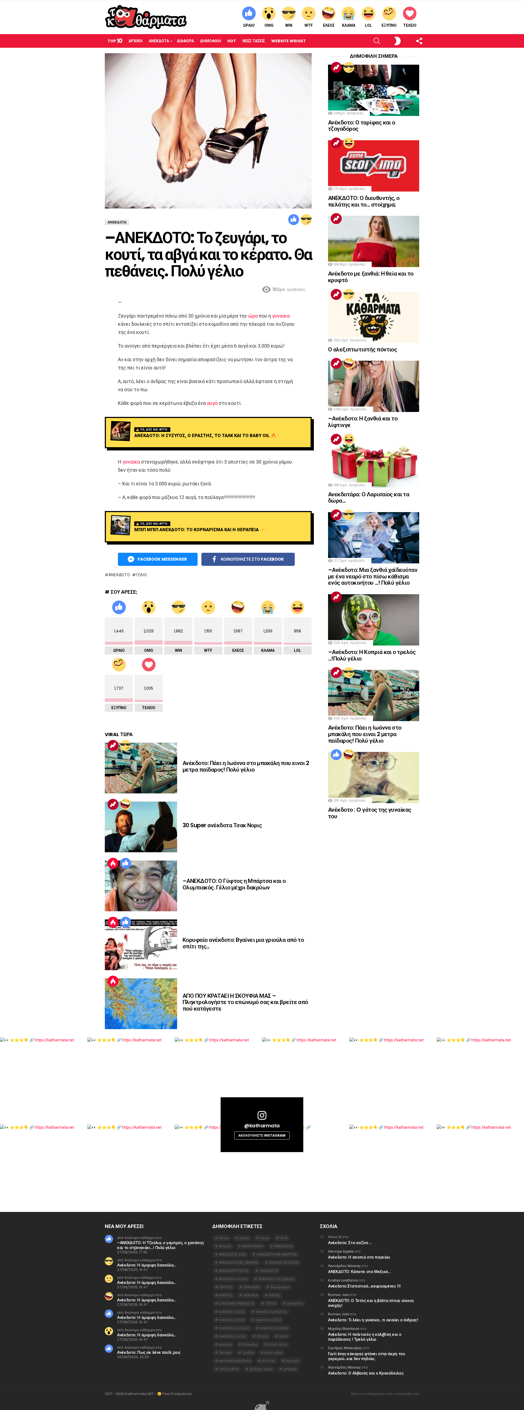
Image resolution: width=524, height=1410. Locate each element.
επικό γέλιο (277, 1344)
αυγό (212, 403)
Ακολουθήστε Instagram (261, 1135)
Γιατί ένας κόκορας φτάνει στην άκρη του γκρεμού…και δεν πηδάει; (366, 1356)
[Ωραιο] (293, 219)
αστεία (262, 1336)
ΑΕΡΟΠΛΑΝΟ (252, 1246)
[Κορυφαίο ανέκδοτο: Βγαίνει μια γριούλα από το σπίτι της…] (141, 944)
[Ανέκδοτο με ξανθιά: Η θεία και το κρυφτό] (373, 241)
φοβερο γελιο (261, 1369)
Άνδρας (225, 1246)
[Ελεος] (125, 804)
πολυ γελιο (273, 1352)
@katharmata (262, 1125)
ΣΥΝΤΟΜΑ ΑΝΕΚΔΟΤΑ (236, 1303)
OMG (268, 25)
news (264, 1238)
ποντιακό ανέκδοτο (235, 1360)
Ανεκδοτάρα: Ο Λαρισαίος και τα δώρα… (368, 497)
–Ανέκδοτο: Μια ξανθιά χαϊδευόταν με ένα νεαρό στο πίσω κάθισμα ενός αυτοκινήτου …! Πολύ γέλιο (372, 576)
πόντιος (268, 1360)
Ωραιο (249, 25)
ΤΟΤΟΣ (270, 1303)
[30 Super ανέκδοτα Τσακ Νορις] (141, 827)
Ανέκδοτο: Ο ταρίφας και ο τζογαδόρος (361, 125)
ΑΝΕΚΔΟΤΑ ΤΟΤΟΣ (234, 1270)
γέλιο (141, 575)
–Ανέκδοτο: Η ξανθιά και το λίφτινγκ (362, 421)
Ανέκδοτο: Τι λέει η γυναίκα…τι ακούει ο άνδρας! (373, 1320)
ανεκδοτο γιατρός (234, 1328)
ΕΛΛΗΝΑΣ (251, 1287)
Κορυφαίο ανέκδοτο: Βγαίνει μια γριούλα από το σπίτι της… (243, 943)
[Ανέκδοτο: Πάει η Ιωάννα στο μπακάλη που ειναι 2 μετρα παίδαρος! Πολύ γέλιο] (141, 768)
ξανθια (248, 1352)
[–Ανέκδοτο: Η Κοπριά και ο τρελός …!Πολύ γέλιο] (373, 620)
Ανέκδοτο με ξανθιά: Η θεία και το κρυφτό (370, 277)
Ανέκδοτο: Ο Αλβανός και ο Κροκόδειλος (365, 1373)
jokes (244, 1238)
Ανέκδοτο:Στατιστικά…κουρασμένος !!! (364, 1286)
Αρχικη (135, 41)
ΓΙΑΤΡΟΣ (226, 1287)
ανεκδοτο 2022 (232, 1319)
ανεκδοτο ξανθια (274, 1328)
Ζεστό (113, 863)
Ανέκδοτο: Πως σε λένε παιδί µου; (149, 1352)
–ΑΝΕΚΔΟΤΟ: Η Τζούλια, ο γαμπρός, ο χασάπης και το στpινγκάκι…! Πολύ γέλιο (160, 1245)
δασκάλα (250, 1344)
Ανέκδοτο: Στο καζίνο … (350, 1242)
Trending (113, 745)
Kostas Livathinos (343, 1280)
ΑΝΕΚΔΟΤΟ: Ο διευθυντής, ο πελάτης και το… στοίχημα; (364, 201)
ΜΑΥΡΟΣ (226, 1295)
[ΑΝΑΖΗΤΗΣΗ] (367, 40)
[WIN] (306, 219)
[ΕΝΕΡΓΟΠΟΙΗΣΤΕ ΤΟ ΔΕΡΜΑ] (388, 41)
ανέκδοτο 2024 (232, 1311)
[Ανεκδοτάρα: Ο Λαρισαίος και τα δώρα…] (373, 462)
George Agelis (341, 1251)
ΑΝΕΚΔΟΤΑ (283, 1246)
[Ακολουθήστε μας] (409, 41)
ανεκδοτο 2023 (268, 1319)
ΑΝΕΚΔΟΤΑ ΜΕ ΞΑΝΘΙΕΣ (238, 1262)
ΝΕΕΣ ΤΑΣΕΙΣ (253, 41)
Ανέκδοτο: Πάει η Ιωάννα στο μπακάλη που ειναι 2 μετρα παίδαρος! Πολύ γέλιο (246, 766)
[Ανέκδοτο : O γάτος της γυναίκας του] (373, 777)
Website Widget (288, 41)
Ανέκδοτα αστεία (233, 1278)
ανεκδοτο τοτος (232, 1336)
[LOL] (348, 143)
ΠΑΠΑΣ (275, 1295)
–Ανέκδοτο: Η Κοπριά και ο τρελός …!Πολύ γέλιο (371, 655)
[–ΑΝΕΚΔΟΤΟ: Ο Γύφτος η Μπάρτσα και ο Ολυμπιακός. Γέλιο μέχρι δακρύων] (141, 886)
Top (115, 41)
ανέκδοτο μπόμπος (271, 1311)
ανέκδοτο (295, 1303)
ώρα (253, 316)
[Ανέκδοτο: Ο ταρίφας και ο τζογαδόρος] (373, 90)
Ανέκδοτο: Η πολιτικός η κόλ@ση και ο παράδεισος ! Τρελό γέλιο (364, 1336)
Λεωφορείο (280, 1287)
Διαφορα (185, 41)
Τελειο (409, 25)
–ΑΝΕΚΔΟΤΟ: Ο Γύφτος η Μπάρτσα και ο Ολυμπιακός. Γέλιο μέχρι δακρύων (234, 884)
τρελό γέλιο (229, 1369)
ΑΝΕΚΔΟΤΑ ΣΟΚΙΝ (283, 1262)
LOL (368, 25)
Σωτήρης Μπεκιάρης (345, 1348)
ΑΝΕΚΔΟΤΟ (119, 575)
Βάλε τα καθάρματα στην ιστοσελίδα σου (385, 1394)
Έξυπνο (389, 25)
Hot (231, 41)
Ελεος (329, 25)
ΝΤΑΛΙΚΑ (250, 1295)
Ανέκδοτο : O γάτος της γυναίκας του (369, 813)
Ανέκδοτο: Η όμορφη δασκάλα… (146, 1265)
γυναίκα (281, 316)
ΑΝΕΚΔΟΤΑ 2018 (232, 1254)
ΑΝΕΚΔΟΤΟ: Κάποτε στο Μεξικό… (359, 1271)
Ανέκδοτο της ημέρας (276, 1278)
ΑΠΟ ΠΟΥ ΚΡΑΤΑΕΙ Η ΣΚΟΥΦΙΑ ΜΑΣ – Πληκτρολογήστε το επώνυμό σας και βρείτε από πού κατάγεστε (245, 1002)
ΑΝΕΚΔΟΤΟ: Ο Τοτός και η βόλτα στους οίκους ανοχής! (371, 1303)
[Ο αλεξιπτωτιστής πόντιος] (373, 317)
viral (283, 1238)
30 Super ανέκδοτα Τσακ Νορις (222, 825)
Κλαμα (348, 25)
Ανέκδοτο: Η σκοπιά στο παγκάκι (359, 1257)
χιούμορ (290, 1369)
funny (223, 1238)
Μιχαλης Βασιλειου (343, 1328)
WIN (288, 25)
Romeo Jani (338, 1294)
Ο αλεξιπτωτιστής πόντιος (362, 349)
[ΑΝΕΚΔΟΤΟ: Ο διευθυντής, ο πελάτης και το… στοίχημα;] (373, 166)
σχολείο (292, 1360)
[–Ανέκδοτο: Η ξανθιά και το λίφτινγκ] (373, 386)
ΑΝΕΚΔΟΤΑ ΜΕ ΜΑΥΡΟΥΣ (277, 1254)
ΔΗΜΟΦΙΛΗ (210, 41)
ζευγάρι (225, 1352)
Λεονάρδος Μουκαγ (344, 1265)
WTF (309, 25)
